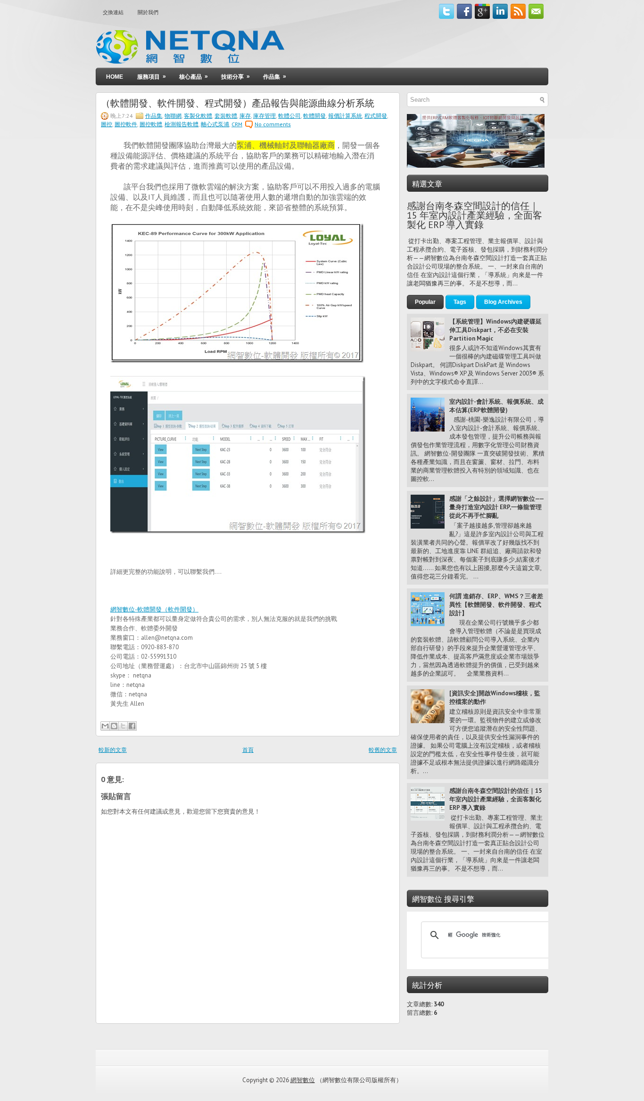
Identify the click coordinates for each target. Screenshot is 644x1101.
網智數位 (302, 1080)
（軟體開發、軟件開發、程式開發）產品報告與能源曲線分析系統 (237, 102)
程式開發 (375, 115)
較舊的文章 (383, 749)
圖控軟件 (126, 124)
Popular (425, 302)
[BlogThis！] (114, 726)
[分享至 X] (123, 726)
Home (114, 76)
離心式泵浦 (215, 124)
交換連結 (113, 12)
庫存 (245, 115)
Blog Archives (503, 302)
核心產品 (193, 76)
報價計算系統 (345, 115)
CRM (236, 124)
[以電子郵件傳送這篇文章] (105, 726)
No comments (273, 124)
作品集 (274, 76)
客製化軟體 (198, 115)
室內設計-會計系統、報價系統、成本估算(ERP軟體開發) (496, 406)
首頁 (248, 749)
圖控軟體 (151, 124)
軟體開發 (314, 115)
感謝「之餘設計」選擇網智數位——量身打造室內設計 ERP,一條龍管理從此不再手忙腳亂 (496, 507)
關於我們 (148, 12)
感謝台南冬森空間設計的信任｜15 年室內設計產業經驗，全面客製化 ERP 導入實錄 (474, 215)
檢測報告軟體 (181, 124)
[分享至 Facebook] (132, 726)
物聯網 (173, 115)
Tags (460, 302)
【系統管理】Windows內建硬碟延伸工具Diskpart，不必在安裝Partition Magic (495, 330)
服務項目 (151, 76)
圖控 (106, 124)
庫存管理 (264, 115)
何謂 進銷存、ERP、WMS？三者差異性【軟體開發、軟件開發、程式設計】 (496, 604)
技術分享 (235, 76)
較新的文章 (113, 749)
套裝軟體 (226, 115)
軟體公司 (289, 115)
